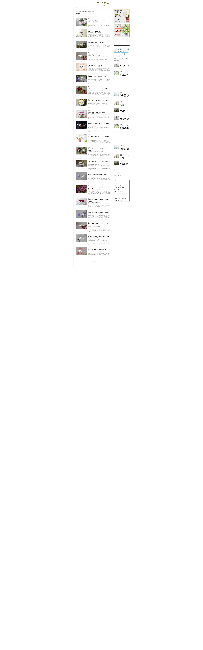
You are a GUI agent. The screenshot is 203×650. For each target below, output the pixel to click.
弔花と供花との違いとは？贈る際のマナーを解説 (97, 76)
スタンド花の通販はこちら (119, 187)
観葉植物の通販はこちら (119, 185)
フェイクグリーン (124, 51)
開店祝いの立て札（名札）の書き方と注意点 (96, 42)
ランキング (116, 56)
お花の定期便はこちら (118, 200)
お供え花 (94, 32)
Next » (95, 261)
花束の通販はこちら (118, 189)
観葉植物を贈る (86, 7)
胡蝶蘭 (97, 21)
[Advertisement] (122, 85)
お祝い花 (94, 21)
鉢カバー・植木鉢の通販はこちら (120, 198)
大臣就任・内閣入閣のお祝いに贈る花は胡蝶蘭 (96, 112)
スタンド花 (96, 90)
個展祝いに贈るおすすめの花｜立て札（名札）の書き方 (98, 100)
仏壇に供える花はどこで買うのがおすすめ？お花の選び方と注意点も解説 (124, 95)
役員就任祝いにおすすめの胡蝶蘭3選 (95, 65)
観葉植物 (116, 60)
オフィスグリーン (124, 49)
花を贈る (77, 7)
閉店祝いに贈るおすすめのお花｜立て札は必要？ (97, 20)
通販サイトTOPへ (118, 180)
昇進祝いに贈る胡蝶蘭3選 (92, 54)
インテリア (116, 49)
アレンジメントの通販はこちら (120, 191)
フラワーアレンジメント (102, 126)
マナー (97, 55)
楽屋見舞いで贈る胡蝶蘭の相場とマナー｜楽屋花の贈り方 (99, 212)
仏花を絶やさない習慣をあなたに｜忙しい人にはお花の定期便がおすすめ (124, 74)
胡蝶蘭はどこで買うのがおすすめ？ (94, 31)
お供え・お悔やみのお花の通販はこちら (121, 193)
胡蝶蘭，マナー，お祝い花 (119, 58)
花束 (98, 21)
